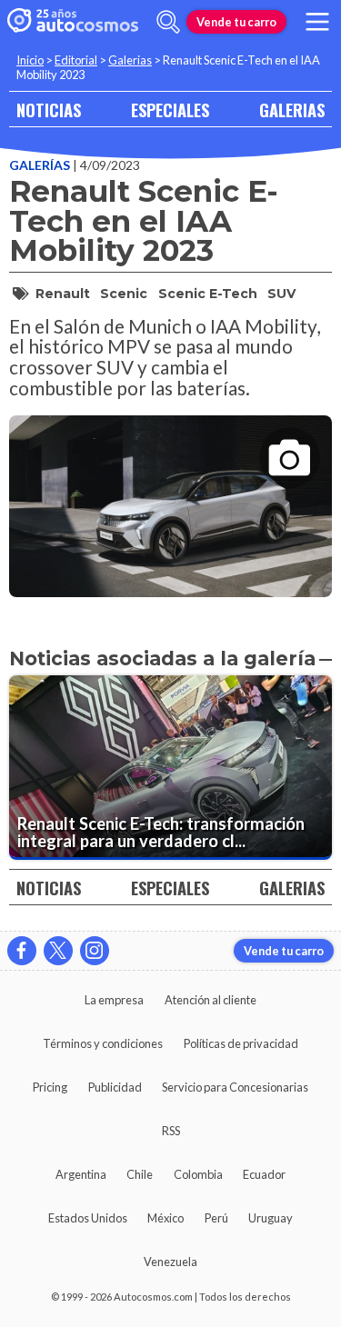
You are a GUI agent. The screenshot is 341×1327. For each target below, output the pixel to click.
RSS (171, 1130)
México (165, 1218)
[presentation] (170, 489)
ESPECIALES (170, 109)
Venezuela (170, 1261)
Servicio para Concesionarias (235, 1087)
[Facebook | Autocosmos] (21, 950)
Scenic (123, 293)
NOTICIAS (48, 109)
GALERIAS (292, 109)
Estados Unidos (87, 1218)
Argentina (80, 1174)
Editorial (76, 60)
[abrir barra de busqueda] (168, 22)
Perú (216, 1218)
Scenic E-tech (207, 293)
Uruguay (270, 1218)
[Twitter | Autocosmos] (58, 950)
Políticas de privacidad (241, 1043)
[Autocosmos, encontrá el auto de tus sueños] (72, 22)
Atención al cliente (210, 1000)
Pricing (50, 1087)
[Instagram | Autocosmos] (94, 950)
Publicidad (115, 1087)
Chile (139, 1174)
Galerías (41, 165)
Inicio (30, 60)
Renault (62, 293)
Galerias (130, 60)
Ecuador (264, 1174)
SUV (281, 293)
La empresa (114, 1000)
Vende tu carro (236, 22)
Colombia (198, 1174)
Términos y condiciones (103, 1043)
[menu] (317, 21)
